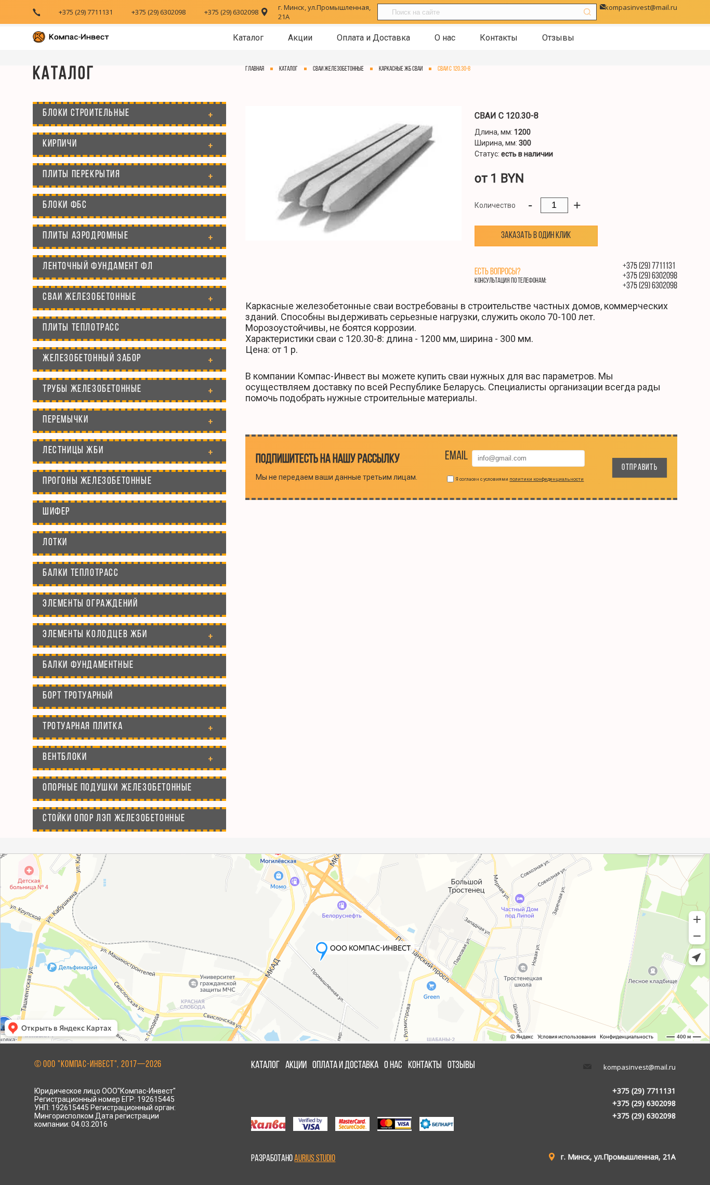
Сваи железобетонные (89, 297)
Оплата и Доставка (373, 38)
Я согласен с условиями (519, 479)
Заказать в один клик (536, 236)
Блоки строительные (86, 113)
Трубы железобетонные (92, 389)
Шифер (56, 512)
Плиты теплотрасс (81, 328)
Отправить (640, 468)
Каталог (248, 38)
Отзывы (558, 38)
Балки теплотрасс (81, 573)
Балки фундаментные (88, 665)
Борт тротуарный (78, 696)
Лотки (55, 542)
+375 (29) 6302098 (159, 12)
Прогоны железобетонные (97, 481)
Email (456, 456)
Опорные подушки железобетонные (117, 788)
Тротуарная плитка (83, 726)
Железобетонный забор (92, 358)
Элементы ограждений (90, 604)
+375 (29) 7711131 (86, 12)
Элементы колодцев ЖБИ (95, 634)
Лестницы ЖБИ (73, 450)
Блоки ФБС (65, 205)
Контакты (499, 38)
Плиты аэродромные (85, 236)
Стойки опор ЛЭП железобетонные (114, 818)
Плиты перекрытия (82, 174)
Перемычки (65, 420)
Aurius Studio (314, 1159)
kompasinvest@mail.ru (641, 7)
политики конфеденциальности (546, 479)
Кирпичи (60, 144)
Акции (300, 38)
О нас (445, 38)
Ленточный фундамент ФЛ (98, 266)
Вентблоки (65, 757)
